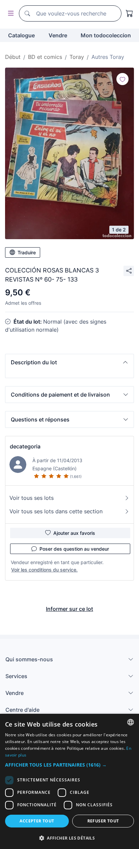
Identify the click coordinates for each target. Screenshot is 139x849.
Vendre (58, 35)
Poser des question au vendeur (74, 549)
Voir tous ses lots (31, 497)
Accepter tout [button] (37, 821)
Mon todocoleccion (106, 35)
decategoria (25, 446)
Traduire (27, 252)
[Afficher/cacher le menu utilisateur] (9, 13)
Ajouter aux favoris (74, 533)
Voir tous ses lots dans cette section (56, 511)
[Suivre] (122, 79)
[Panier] (130, 13)
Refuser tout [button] (103, 821)
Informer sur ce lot (69, 608)
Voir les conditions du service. (44, 570)
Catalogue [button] (21, 35)
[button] (69, 362)
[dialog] (69, 781)
